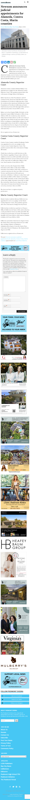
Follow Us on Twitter (16, 699)
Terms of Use (6, 746)
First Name (6, 295)
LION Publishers (6, 763)
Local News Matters (21, 240)
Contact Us (5, 735)
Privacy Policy (6, 743)
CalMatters (5, 769)
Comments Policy (13, 269)
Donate (3, 732)
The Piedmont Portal (8, 780)
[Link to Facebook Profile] (10, 786)
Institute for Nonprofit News (15, 796)
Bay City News (6, 766)
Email (5, 306)
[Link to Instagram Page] (17, 786)
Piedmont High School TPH (10, 774)
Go (16, 720)
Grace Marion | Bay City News (9, 27)
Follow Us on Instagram (17, 703)
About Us (4, 730)
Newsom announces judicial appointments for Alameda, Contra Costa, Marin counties (14, 238)
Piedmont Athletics (8, 777)
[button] (25, 2)
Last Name (6, 300)
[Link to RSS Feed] (20, 786)
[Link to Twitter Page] (13, 786)
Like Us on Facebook (16, 696)
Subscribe (4, 738)
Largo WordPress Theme (16, 794)
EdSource (4, 772)
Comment (6, 277)
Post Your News (6, 740)
